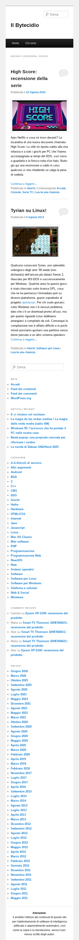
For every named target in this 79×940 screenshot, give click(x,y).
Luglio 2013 (19, 810)
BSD (14, 477)
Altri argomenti (21, 467)
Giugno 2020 (19, 736)
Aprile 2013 (18, 814)
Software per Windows (26, 583)
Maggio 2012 (19, 847)
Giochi (31, 188)
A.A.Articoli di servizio (26, 463)
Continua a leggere (24, 183)
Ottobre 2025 (19, 680)
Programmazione (22, 551)
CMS (14, 490)
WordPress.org (21, 398)
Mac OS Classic (21, 537)
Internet (16, 518)
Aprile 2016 (18, 787)
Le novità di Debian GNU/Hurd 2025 (35, 447)
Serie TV (27, 192)
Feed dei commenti (24, 393)
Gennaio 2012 (20, 865)
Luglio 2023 (19, 694)
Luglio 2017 (19, 777)
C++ (13, 486)
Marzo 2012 (18, 856)
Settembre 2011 (21, 879)
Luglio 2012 (19, 837)
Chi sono (30, 43)
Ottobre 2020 (19, 722)
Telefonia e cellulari (24, 588)
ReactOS (16, 560)
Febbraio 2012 (20, 861)
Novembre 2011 (21, 874)
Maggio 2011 (19, 898)
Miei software (20, 541)
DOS (14, 495)
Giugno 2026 (19, 671)
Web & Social (20, 592)
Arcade (61, 188)
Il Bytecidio (25, 25)
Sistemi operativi (22, 569)
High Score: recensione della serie (29, 78)
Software (17, 574)
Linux (14, 532)
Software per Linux (48, 348)
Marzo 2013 (18, 819)
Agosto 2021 (19, 708)
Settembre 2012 (21, 828)
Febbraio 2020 (20, 754)
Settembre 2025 (21, 685)
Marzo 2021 (18, 717)
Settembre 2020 (21, 726)
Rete (14, 564)
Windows (17, 597)
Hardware (17, 509)
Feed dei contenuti (23, 389)
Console (16, 192)
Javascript (18, 527)
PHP (14, 546)
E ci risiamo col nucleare (28, 414)
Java (14, 523)
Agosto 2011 (19, 884)
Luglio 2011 (18, 888)
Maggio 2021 (19, 712)
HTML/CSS (18, 514)
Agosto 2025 (19, 689)
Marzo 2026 (18, 675)
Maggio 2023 (19, 699)
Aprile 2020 (18, 745)
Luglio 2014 (19, 796)
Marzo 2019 (18, 763)
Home (15, 43)
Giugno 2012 (19, 842)
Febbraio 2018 (20, 768)
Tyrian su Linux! (29, 210)
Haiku (14, 504)
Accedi (15, 384)
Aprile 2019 (18, 759)
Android (16, 472)
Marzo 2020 (18, 749)
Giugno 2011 (19, 893)
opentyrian (28, 302)
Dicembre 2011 (21, 870)
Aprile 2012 (18, 851)
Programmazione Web (26, 555)
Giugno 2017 (19, 782)
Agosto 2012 (19, 833)
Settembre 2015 (21, 791)
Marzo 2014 (18, 800)
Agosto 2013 (19, 805)
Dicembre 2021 (21, 703)
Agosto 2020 (19, 731)
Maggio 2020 (19, 740)
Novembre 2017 (21, 773)
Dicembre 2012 (21, 824)
